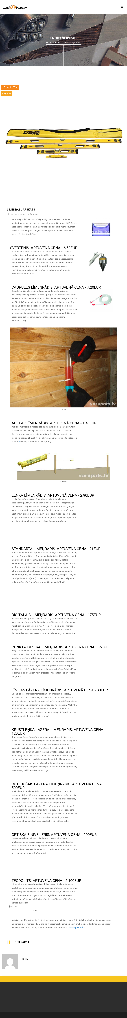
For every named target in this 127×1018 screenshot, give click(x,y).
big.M (8, 94)
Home (49, 42)
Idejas (57, 42)
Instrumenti (19, 214)
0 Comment (34, 214)
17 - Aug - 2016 (10, 87)
